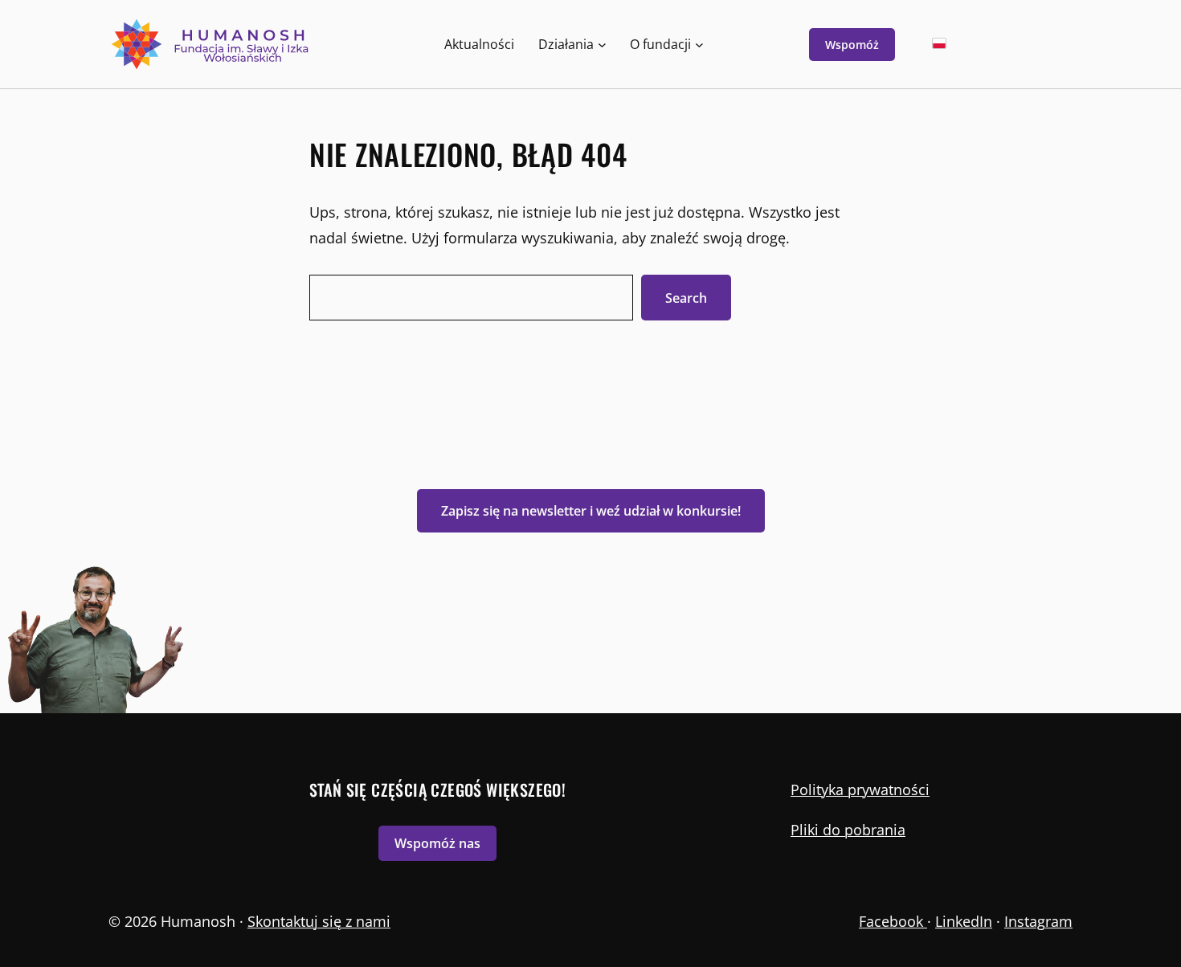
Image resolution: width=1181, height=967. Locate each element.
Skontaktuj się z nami (318, 921)
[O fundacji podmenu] (699, 44)
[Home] (211, 44)
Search (686, 298)
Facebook (893, 921)
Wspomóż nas (437, 843)
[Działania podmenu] (602, 44)
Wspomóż (852, 44)
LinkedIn (963, 921)
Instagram (1038, 921)
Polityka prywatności (860, 789)
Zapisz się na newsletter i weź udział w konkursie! (591, 511)
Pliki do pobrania (848, 829)
